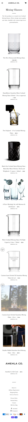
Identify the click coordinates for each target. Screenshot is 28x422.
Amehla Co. (14, 3)
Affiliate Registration (14, 390)
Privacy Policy (14, 398)
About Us (14, 387)
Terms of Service (14, 394)
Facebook (14, 408)
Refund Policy (14, 400)
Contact (14, 403)
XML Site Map (14, 405)
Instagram (15, 411)
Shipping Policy (14, 392)
